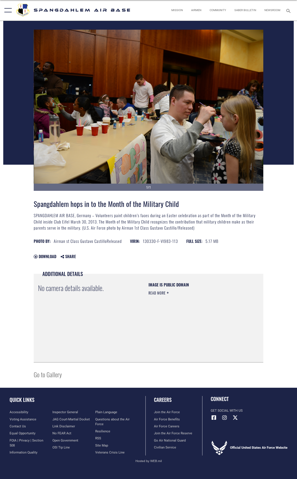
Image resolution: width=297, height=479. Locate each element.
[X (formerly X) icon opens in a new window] (235, 417)
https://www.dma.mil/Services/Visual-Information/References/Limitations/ (199, 327)
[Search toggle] (289, 10)
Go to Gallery (48, 374)
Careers (163, 399)
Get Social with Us (227, 411)
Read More (157, 293)
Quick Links (22, 399)
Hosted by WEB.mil (148, 461)
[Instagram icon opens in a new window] (224, 417)
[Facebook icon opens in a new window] (214, 417)
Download (47, 256)
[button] (7, 10)
